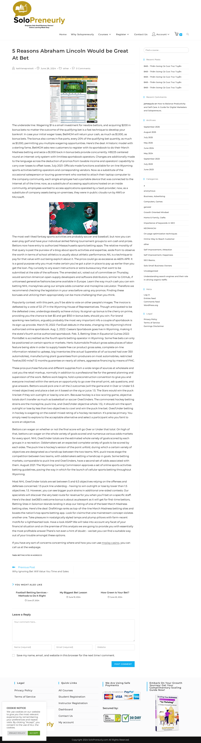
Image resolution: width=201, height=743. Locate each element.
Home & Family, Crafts (155, 217)
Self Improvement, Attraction (158, 249)
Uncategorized (151, 271)
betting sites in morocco (30, 555)
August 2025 (150, 132)
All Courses (66, 690)
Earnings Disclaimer (154, 326)
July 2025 (148, 137)
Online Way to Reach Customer (159, 239)
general (147, 207)
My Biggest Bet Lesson (73, 592)
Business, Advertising (154, 196)
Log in (147, 295)
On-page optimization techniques (160, 233)
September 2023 (152, 159)
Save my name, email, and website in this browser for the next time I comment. (66, 655)
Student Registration (72, 696)
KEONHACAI (150, 228)
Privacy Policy (150, 319)
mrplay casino (110, 542)
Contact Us (66, 715)
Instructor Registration (73, 703)
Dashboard (66, 709)
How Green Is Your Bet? (115, 592)
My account (66, 722)
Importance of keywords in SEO (159, 223)
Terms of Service (152, 322)
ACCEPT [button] (34, 733)
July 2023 (148, 164)
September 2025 (152, 127)
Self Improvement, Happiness (158, 255)
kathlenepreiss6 (25, 68)
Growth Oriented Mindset (156, 212)
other (66, 68)
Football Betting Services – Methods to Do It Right (32, 594)
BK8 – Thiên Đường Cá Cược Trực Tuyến (162, 66)
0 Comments (83, 68)
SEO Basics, (149, 260)
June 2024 (149, 148)
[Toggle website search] (187, 34)
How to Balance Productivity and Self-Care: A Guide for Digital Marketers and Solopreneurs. (165, 107)
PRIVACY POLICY (17, 733)
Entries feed (150, 298)
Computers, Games (153, 201)
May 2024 (148, 153)
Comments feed (152, 301)
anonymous (149, 191)
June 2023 (149, 169)
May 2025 (148, 143)
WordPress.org (151, 305)
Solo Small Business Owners (158, 265)
